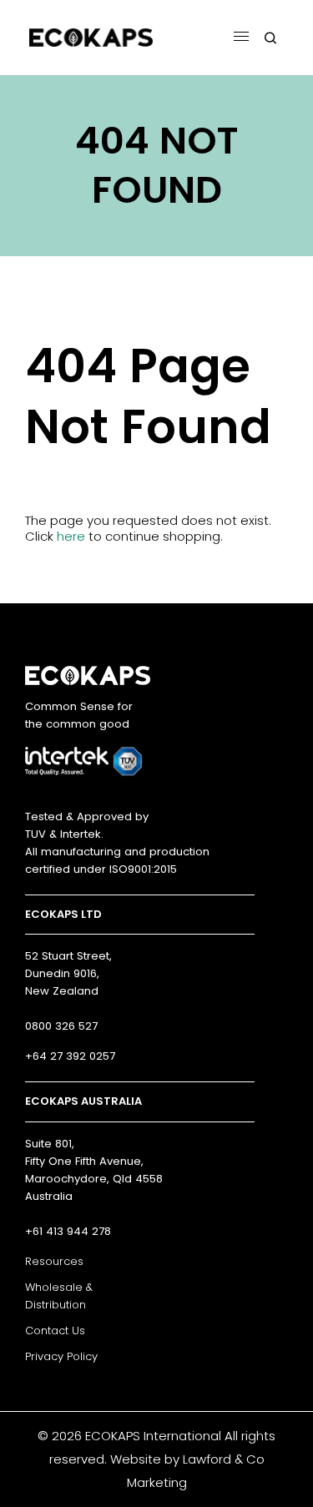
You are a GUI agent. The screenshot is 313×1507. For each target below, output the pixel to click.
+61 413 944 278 (68, 1231)
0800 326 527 (61, 1026)
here (71, 536)
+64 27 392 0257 (70, 1056)
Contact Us (55, 1330)
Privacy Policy (61, 1356)
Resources (54, 1261)
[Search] (270, 37)
